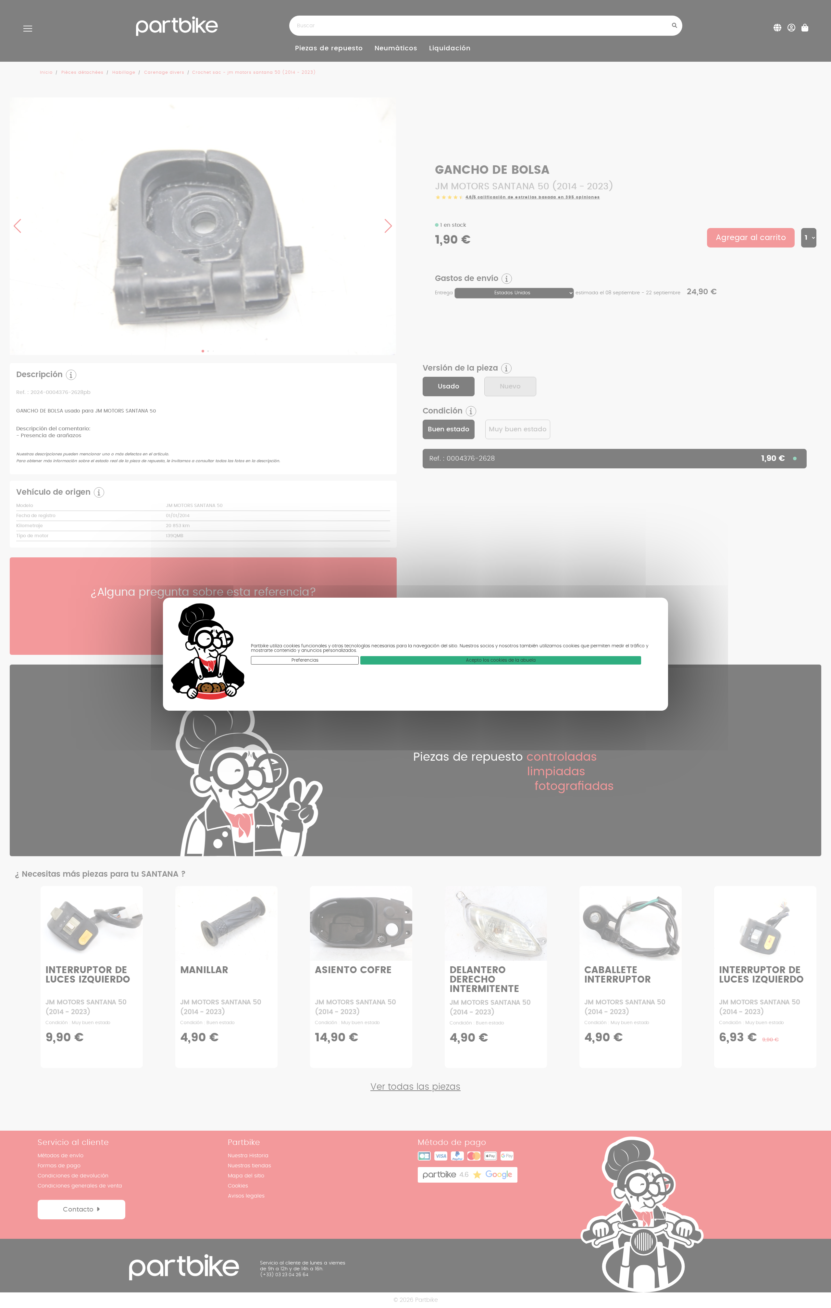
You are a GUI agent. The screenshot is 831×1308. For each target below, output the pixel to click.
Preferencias (304, 660)
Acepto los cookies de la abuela (501, 660)
